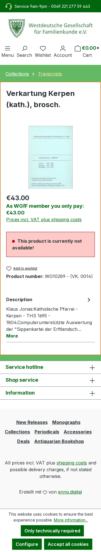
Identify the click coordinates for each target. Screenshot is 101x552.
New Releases (32, 422)
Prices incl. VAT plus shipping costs (44, 219)
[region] (50, 157)
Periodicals (47, 432)
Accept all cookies (68, 544)
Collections (17, 432)
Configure (27, 544)
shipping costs (72, 463)
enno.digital (70, 492)
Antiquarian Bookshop (59, 441)
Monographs (66, 422)
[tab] (49, 317)
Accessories (78, 432)
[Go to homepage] (50, 28)
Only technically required (52, 531)
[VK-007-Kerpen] (50, 157)
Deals (23, 441)
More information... (71, 520)
